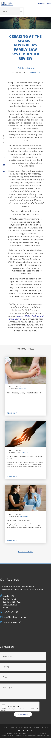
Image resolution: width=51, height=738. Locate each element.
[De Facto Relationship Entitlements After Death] (25, 434)
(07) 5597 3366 (44, 3)
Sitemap (37, 727)
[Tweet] (3, 165)
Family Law (35, 72)
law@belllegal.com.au (15, 617)
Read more (11, 413)
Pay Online (45, 727)
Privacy (4, 727)
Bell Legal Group (26, 68)
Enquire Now (23, 714)
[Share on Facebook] (3, 158)
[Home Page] (11, 4)
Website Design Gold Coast (32, 733)
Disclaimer (28, 727)
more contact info (13, 622)
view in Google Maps (10, 605)
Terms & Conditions (15, 727)
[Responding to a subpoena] (25, 498)
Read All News (25, 551)
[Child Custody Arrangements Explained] (25, 370)
